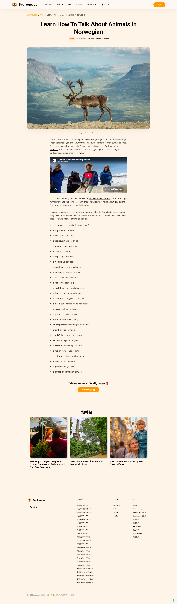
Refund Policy (137, 526)
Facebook (116, 505)
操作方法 (48, 5)
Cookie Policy (137, 533)
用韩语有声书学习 (82, 544)
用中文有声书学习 (82, 533)
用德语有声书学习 (82, 523)
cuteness (54, 149)
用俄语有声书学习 (82, 530)
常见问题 (79, 5)
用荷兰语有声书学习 (83, 558)
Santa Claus (112, 201)
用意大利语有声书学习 (84, 519)
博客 (69, 5)
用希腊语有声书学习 (83, 565)
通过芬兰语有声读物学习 (85, 583)
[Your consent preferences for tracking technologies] (173, 600)
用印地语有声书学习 (83, 537)
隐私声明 (136, 530)
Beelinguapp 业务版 (139, 516)
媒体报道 (136, 519)
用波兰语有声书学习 (83, 554)
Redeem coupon (138, 509)
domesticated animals (99, 198)
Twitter (115, 512)
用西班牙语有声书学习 (84, 509)
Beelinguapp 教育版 (139, 512)
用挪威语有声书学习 (83, 561)
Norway (79, 153)
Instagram (116, 509)
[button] (60, 5)
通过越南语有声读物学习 (85, 579)
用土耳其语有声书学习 (84, 540)
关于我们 (136, 505)
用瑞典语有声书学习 (83, 551)
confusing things (94, 139)
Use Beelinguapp (88, 389)
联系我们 (136, 537)
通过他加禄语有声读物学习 (85, 575)
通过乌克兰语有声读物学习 (85, 572)
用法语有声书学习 (82, 516)
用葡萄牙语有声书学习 (84, 512)
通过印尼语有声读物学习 (85, 568)
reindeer (62, 212)
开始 (159, 4)
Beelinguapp (32, 15)
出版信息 (136, 523)
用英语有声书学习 (82, 505)
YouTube (116, 516)
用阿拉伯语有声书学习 (84, 547)
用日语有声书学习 (82, 526)
